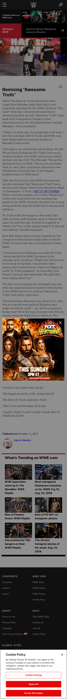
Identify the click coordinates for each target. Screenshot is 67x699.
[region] (33, 674)
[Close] (62, 654)
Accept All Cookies (33, 693)
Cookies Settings (33, 675)
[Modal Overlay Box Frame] (33, 349)
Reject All (33, 684)
